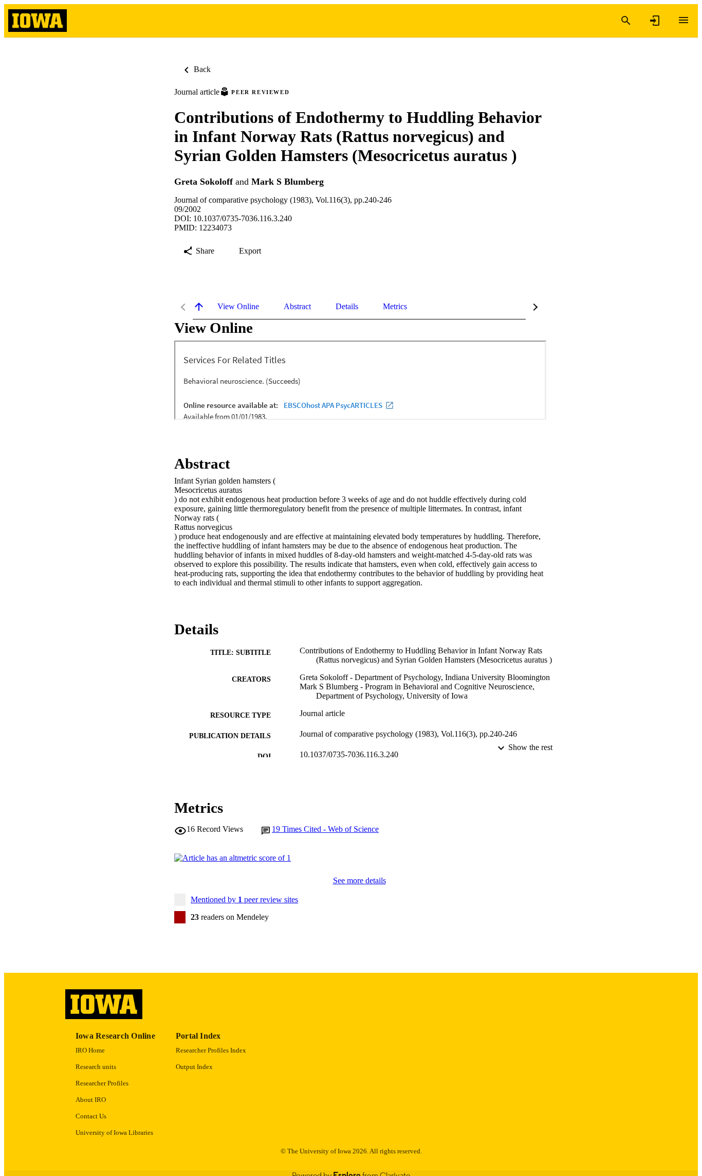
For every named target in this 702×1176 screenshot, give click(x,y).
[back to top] (199, 306)
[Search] (626, 20)
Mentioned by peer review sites (244, 899)
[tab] (238, 306)
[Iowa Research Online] (37, 20)
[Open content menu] (683, 20)
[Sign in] (654, 20)
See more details (359, 880)
